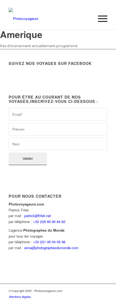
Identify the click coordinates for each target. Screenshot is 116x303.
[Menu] (100, 18)
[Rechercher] (87, 18)
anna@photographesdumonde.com (51, 247)
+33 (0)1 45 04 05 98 (49, 241)
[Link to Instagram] (103, 291)
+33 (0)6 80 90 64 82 (49, 221)
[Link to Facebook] (95, 291)
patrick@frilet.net (37, 215)
